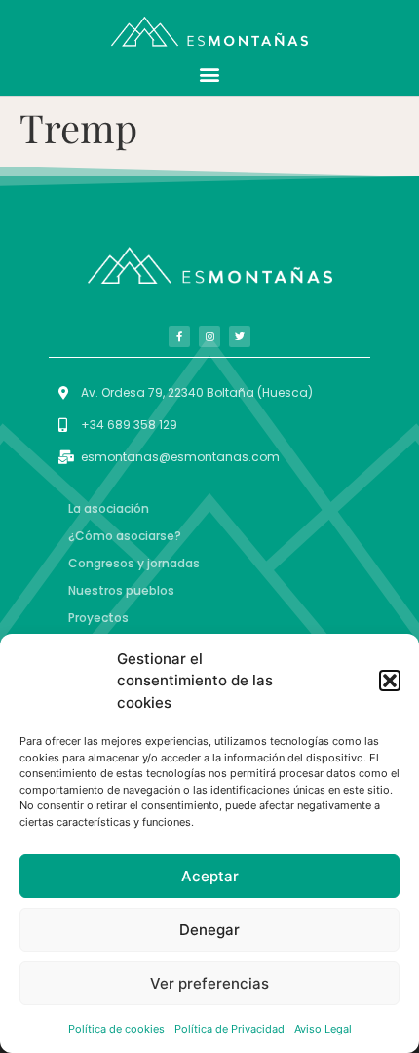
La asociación (108, 508)
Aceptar (210, 876)
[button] (390, 680)
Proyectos (98, 617)
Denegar (209, 929)
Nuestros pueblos (121, 590)
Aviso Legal (323, 1028)
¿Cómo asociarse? (124, 535)
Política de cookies (116, 1028)
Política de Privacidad (229, 1028)
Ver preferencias (209, 983)
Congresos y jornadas (134, 563)
